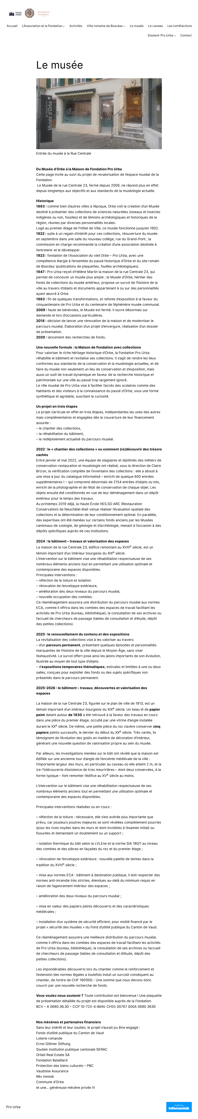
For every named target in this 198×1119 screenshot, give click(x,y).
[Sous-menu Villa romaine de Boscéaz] (124, 26)
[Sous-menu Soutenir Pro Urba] (175, 35)
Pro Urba (13, 1107)
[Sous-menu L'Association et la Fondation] (64, 26)
